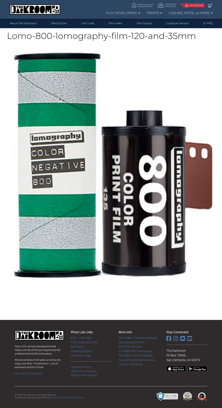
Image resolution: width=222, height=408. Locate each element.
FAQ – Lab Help (81, 337)
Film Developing (121, 13)
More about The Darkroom (29, 373)
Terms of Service (59, 397)
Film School (144, 23)
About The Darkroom (23, 23)
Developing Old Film (131, 342)
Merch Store (59, 23)
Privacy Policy (76, 397)
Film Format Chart (130, 346)
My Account (196, 5)
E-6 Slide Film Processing (135, 351)
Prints (153, 13)
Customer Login (81, 355)
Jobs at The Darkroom (83, 371)
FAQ (209, 23)
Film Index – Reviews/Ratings (138, 337)
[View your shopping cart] (210, 5)
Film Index (115, 23)
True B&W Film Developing (135, 355)
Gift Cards (87, 23)
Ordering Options (82, 351)
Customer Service (177, 23)
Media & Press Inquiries (84, 375)
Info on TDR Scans (131, 364)
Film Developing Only (84, 342)
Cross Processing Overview (136, 360)
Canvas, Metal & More (189, 13)
